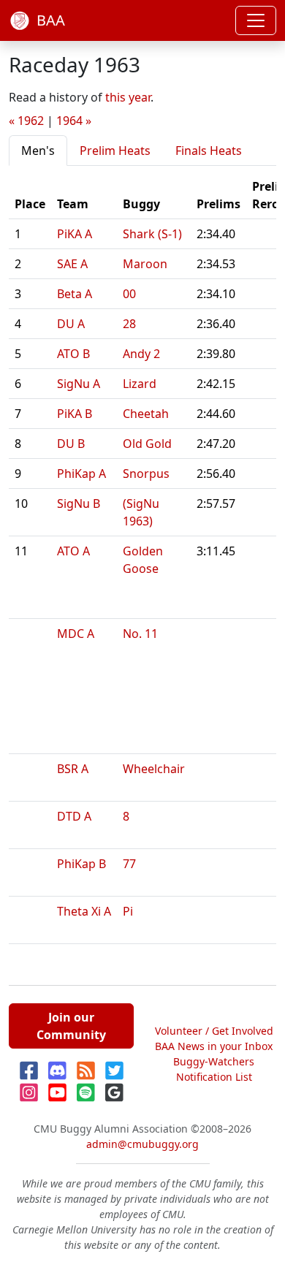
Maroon (145, 264)
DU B (71, 444)
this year (128, 97)
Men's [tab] (38, 150)
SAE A (72, 264)
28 (129, 324)
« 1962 (26, 121)
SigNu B (78, 503)
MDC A (75, 634)
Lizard (139, 384)
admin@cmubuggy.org (142, 1144)
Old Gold (147, 444)
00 (129, 294)
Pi (128, 911)
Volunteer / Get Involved (214, 1031)
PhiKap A (81, 473)
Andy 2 (141, 354)
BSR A (72, 769)
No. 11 (140, 634)
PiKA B (74, 414)
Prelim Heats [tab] (115, 150)
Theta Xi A (84, 911)
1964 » (73, 121)
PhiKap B (81, 864)
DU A (71, 324)
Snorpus (146, 473)
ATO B (73, 354)
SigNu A (78, 384)
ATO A (73, 551)
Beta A (74, 294)
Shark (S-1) (152, 234)
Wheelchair (154, 769)
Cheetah (146, 414)
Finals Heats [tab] (208, 150)
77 (129, 864)
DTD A (74, 816)
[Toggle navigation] (255, 20)
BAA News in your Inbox (214, 1046)
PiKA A (74, 234)
